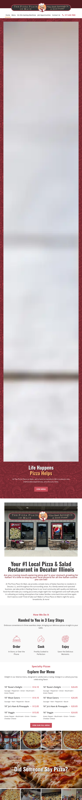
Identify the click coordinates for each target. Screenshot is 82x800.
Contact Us (56, 15)
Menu (14, 15)
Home (8, 15)
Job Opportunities (44, 15)
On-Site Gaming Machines (26, 15)
